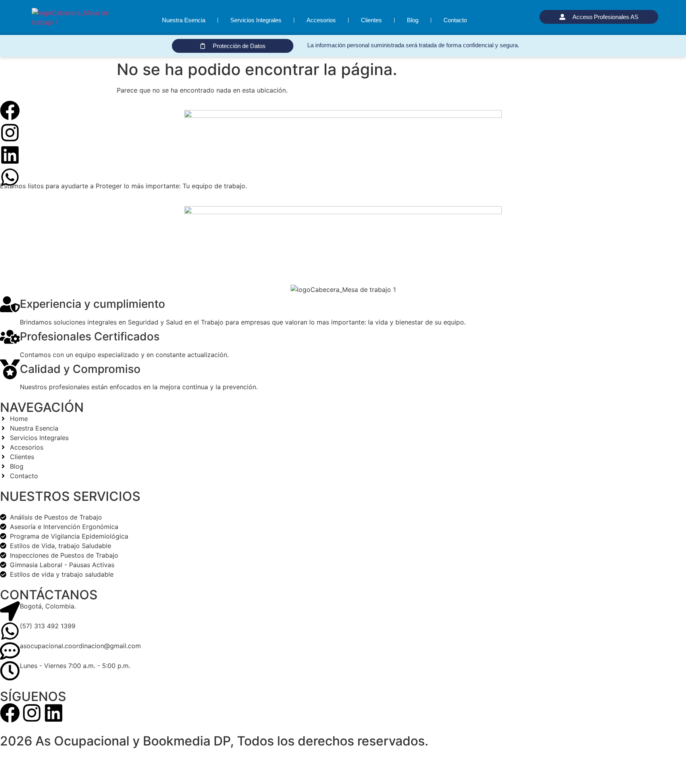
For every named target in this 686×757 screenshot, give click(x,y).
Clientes (371, 20)
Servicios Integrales (255, 20)
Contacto (455, 20)
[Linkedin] (10, 155)
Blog (412, 20)
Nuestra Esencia (183, 20)
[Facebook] (10, 110)
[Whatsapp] (10, 177)
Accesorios (321, 20)
